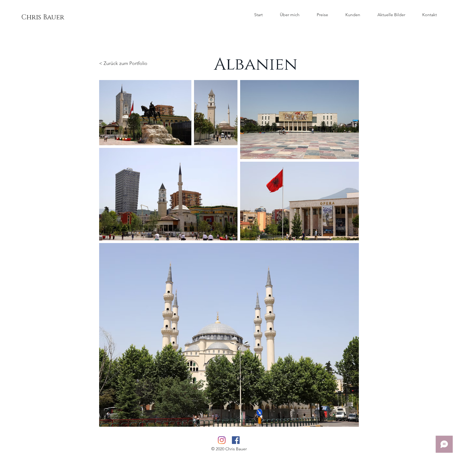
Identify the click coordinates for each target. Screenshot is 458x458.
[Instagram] (222, 440)
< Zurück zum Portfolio (123, 63)
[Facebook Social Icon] (236, 440)
